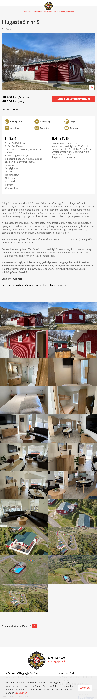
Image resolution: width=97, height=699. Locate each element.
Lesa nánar (21, 692)
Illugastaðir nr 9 (68, 11)
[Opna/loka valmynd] (93, 3)
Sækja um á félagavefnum (73, 98)
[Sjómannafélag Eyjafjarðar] (48, 6)
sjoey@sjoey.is (57, 661)
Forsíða (26, 11)
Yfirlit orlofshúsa (54, 11)
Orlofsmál (34, 11)
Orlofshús (43, 11)
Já (34, 626)
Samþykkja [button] (85, 687)
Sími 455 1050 (56, 657)
